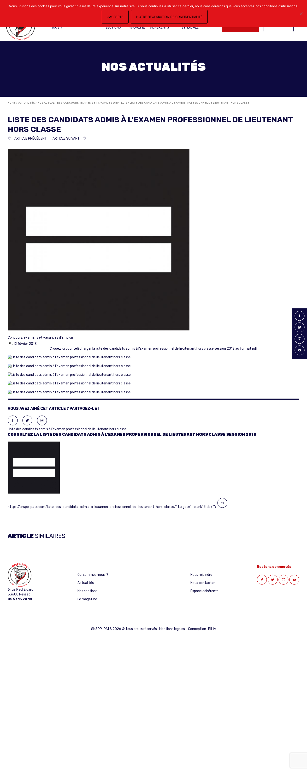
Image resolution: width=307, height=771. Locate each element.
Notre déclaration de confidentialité (169, 17)
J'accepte (115, 17)
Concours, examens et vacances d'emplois (95, 102)
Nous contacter (202, 583)
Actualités (26, 102)
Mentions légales (172, 629)
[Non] (301, 13)
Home (12, 102)
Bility (212, 629)
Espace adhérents (204, 591)
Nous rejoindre (201, 575)
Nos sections (87, 591)
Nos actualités (49, 102)
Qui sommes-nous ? (92, 575)
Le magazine (87, 599)
